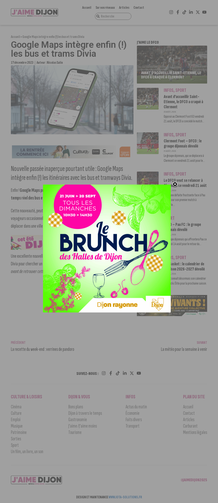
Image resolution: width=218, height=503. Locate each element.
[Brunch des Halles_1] (107, 311)
